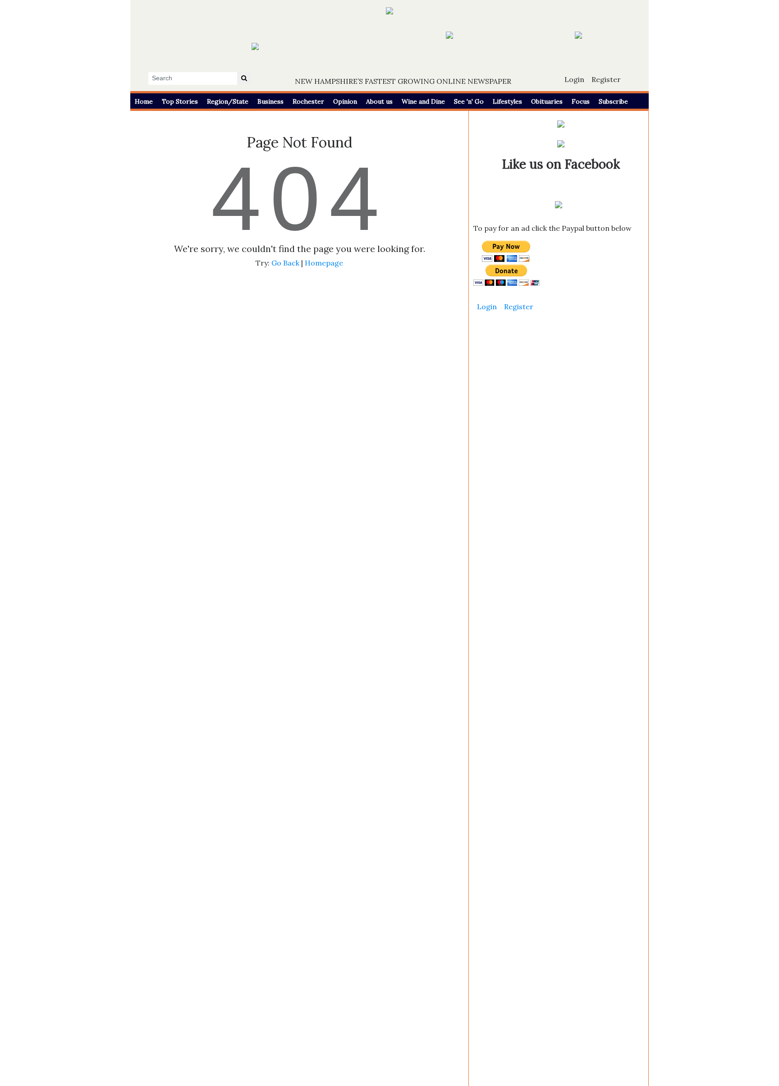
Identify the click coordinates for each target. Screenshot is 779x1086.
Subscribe (613, 101)
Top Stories (180, 101)
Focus (581, 101)
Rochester (308, 101)
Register (606, 79)
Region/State (227, 101)
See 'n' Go (469, 101)
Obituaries (547, 101)
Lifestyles (507, 101)
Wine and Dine (423, 101)
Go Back (285, 262)
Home (144, 101)
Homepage (324, 262)
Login (574, 79)
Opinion (345, 101)
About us (379, 101)
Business (270, 101)
